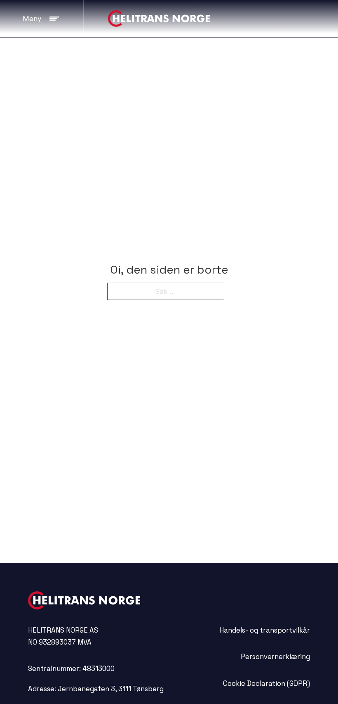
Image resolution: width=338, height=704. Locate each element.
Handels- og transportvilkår (264, 630)
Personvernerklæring (275, 656)
